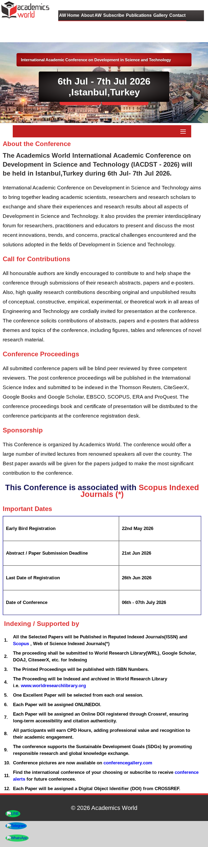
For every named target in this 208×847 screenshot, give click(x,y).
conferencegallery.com (127, 762)
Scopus (21, 643)
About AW (91, 15)
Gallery (160, 15)
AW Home (69, 15)
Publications (139, 15)
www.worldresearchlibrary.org (53, 685)
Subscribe (113, 15)
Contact (177, 15)
